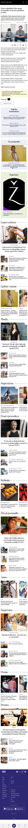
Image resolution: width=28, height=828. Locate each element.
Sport (3, 779)
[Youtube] (25, 771)
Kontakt (12, 801)
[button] (12, 168)
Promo (14, 727)
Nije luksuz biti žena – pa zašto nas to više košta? (13, 214)
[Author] (14, 194)
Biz (3, 781)
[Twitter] (19, 771)
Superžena (4, 790)
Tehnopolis (4, 794)
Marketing (13, 790)
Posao (2, 694)
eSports (4, 792)
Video (12, 777)
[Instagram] (22, 771)
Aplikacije (13, 797)
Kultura (4, 788)
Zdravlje (4, 784)
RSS (11, 799)
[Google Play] (9, 808)
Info (3, 777)
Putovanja (4, 786)
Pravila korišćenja (15, 793)
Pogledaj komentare (7, 103)
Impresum (13, 791)
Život (3, 783)
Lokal (3, 798)
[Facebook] (17, 771)
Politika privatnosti (15, 795)
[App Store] (19, 808)
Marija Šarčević (7, 212)
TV (11, 779)
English (12, 781)
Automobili (4, 796)
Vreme (12, 783)
